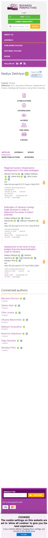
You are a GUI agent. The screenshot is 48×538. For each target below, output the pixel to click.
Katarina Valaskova (11, 333)
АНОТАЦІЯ (16, 198)
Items (25, 17)
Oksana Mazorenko (11, 319)
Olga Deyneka (8, 340)
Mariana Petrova (10, 298)
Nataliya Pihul (8, 347)
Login (24, 13)
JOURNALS (18, 152)
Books (7, 56)
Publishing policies (13, 45)
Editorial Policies (12, 51)
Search (35, 26)
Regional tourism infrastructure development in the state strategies (21, 169)
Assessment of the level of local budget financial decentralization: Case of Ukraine (20, 249)
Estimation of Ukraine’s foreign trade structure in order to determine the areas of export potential (19, 210)
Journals (8, 40)
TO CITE (7, 198)
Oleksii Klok (7, 305)
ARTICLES (6, 152)
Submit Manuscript (24, 21)
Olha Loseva (7, 312)
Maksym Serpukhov (11, 326)
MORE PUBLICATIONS (11, 157)
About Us (8, 34)
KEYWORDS (29, 157)
